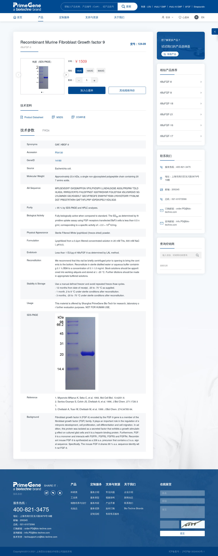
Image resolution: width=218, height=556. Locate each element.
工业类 (74, 497)
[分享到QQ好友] (59, 492)
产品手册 (110, 502)
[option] (42, 74)
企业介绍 (128, 492)
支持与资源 (91, 17)
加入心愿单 (86, 90)
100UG (90, 70)
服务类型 (94, 497)
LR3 (149, 6)
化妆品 (74, 508)
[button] (19, 75)
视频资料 (110, 497)
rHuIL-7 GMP (160, 6)
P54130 (59, 152)
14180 (58, 160)
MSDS (59, 117)
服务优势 (94, 508)
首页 (19, 17)
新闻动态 (128, 497)
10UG (79, 70)
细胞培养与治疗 (78, 502)
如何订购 (110, 508)
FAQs (45, 130)
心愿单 (183, 17)
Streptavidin (199, 6)
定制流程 (94, 513)
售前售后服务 (112, 513)
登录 (165, 17)
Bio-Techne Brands (133, 508)
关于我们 (119, 17)
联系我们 (128, 502)
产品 (40, 17)
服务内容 (94, 502)
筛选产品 (171, 54)
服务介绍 (94, 492)
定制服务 (64, 17)
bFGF (188, 6)
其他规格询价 (127, 90)
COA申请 (80, 117)
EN (202, 17)
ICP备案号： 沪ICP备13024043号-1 (187, 551)
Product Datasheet (33, 117)
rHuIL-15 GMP (175, 6)
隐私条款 (17, 493)
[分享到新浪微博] (46, 492)
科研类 (74, 492)
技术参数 (27, 130)
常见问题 (110, 492)
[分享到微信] (53, 492)
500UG (101, 70)
